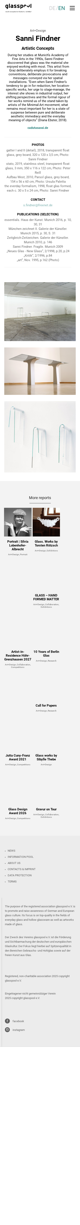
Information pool (20, 856)
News (11, 850)
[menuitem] (52, 8)
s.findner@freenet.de (37, 205)
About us (14, 863)
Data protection (20, 875)
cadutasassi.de (38, 127)
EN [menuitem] (61, 8)
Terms (12, 881)
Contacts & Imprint (22, 869)
